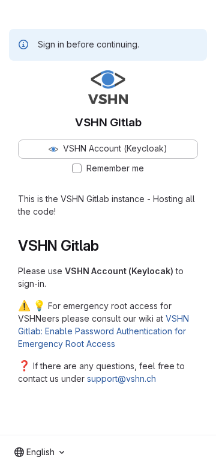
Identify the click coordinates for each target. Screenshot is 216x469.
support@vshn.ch (121, 378)
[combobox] (39, 452)
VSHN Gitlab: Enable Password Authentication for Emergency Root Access (103, 331)
